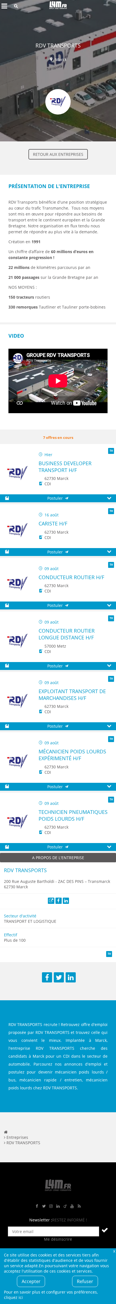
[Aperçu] (109, 498)
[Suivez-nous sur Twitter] (43, 1206)
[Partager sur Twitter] (59, 977)
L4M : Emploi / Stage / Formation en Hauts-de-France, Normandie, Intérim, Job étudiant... (58, 6)
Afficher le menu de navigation (4, 6)
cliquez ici (13, 1297)
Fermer (114, 1251)
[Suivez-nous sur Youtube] (72, 1206)
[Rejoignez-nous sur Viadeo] (65, 1206)
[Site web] (51, 901)
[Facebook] (58, 901)
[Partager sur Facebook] (47, 977)
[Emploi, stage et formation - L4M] (6, 1132)
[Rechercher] (16, 6)
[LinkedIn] (66, 901)
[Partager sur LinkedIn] (71, 977)
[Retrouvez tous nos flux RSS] (79, 1206)
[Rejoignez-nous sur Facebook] (36, 1206)
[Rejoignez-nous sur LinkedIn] (58, 1206)
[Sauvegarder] (7, 498)
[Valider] (104, 1230)
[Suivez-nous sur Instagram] (50, 1206)
